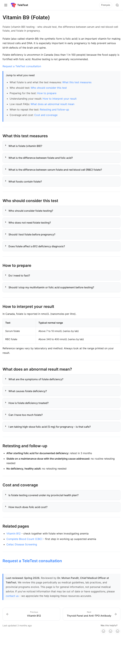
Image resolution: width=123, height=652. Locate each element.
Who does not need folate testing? (30, 222)
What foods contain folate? (26, 181)
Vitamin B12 (13, 533)
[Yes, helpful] (103, 631)
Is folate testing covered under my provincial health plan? (44, 495)
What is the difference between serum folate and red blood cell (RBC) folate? (56, 169)
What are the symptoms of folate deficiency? (37, 379)
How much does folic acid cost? (29, 507)
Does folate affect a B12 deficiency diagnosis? (37, 246)
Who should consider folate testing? (32, 210)
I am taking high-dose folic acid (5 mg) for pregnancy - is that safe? (50, 426)
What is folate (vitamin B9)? (26, 146)
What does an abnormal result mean (52, 104)
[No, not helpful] (117, 631)
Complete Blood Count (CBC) (24, 539)
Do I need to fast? (20, 275)
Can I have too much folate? (26, 414)
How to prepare (46, 93)
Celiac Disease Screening (21, 544)
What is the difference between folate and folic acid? (41, 157)
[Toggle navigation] (6, 5)
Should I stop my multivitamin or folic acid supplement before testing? (52, 287)
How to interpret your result (60, 98)
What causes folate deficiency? (28, 391)
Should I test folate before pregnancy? (33, 234)
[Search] (117, 5)
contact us (12, 595)
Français (105, 5)
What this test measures (76, 82)
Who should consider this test (49, 87)
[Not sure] (110, 631)
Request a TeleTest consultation (22, 66)
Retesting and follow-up (54, 109)
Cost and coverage (45, 115)
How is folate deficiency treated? (29, 403)
